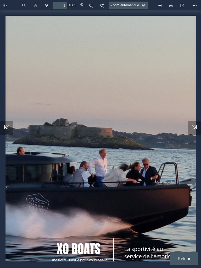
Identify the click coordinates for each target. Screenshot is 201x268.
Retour (184, 258)
